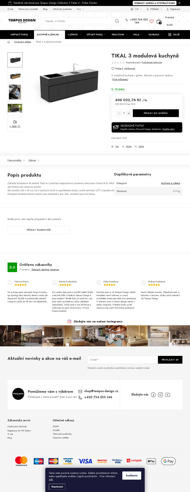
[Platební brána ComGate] (134, 461)
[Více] (173, 34)
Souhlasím (131, 475)
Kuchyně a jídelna (170, 183)
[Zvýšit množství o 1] (129, 113)
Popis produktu (14, 160)
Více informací (120, 79)
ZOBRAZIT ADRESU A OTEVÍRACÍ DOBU (154, 3)
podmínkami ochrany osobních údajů (132, 367)
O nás (10, 9)
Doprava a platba (61, 437)
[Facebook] (153, 394)
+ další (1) (15, 126)
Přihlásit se (170, 359)
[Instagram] (160, 394)
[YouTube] (167, 394)
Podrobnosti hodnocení (152, 62)
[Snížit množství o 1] (119, 113)
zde (51, 479)
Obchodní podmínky (62, 9)
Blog (45, 9)
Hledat (117, 21)
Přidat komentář (39, 229)
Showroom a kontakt (28, 9)
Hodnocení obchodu (17, 426)
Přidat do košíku (156, 113)
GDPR (56, 426)
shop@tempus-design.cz (101, 391)
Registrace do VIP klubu (19, 430)
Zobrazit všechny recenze (45, 269)
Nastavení (57, 486)
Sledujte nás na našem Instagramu (98, 321)
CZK (136, 9)
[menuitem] (21, 34)
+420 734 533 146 (138, 21)
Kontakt (56, 430)
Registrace (175, 9)
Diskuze (32, 160)
